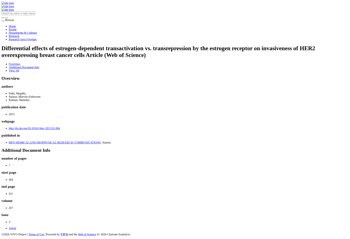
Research (14, 36)
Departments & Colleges (23, 32)
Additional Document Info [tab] (24, 67)
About (12, 228)
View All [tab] (14, 70)
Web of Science (87, 234)
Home (12, 26)
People (13, 29)
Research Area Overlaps (23, 39)
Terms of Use (36, 234)
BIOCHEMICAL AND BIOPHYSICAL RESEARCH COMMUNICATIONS (55, 142)
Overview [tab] (14, 64)
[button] (2, 17)
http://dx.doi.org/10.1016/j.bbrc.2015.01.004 (34, 128)
